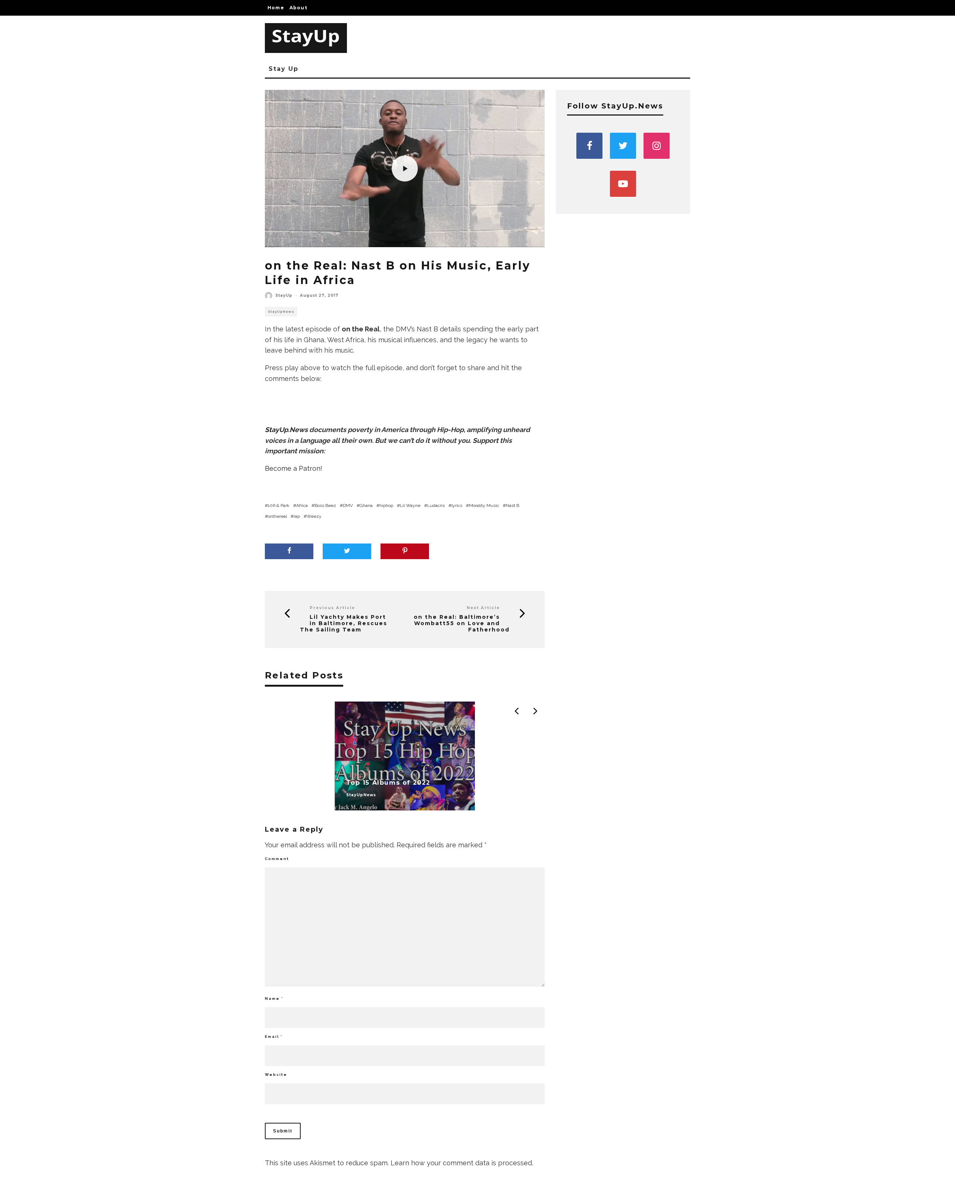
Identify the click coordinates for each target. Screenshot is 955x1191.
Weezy (314, 516)
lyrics (456, 505)
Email (273, 1036)
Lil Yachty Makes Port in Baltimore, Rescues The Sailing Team (343, 623)
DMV (348, 505)
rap (297, 516)
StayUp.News (286, 430)
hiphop (386, 505)
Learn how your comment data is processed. (462, 1163)
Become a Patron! (293, 468)
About (298, 7)
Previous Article (332, 607)
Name (274, 998)
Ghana (366, 505)
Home (275, 7)
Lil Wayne (410, 505)
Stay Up (283, 68)
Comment (277, 859)
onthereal (277, 516)
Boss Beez (325, 505)
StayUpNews (281, 311)
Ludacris (436, 505)
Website (276, 1074)
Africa (302, 505)
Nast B (512, 505)
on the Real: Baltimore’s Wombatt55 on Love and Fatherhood (462, 623)
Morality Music (484, 505)
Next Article (483, 607)
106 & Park (278, 505)
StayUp (283, 295)
